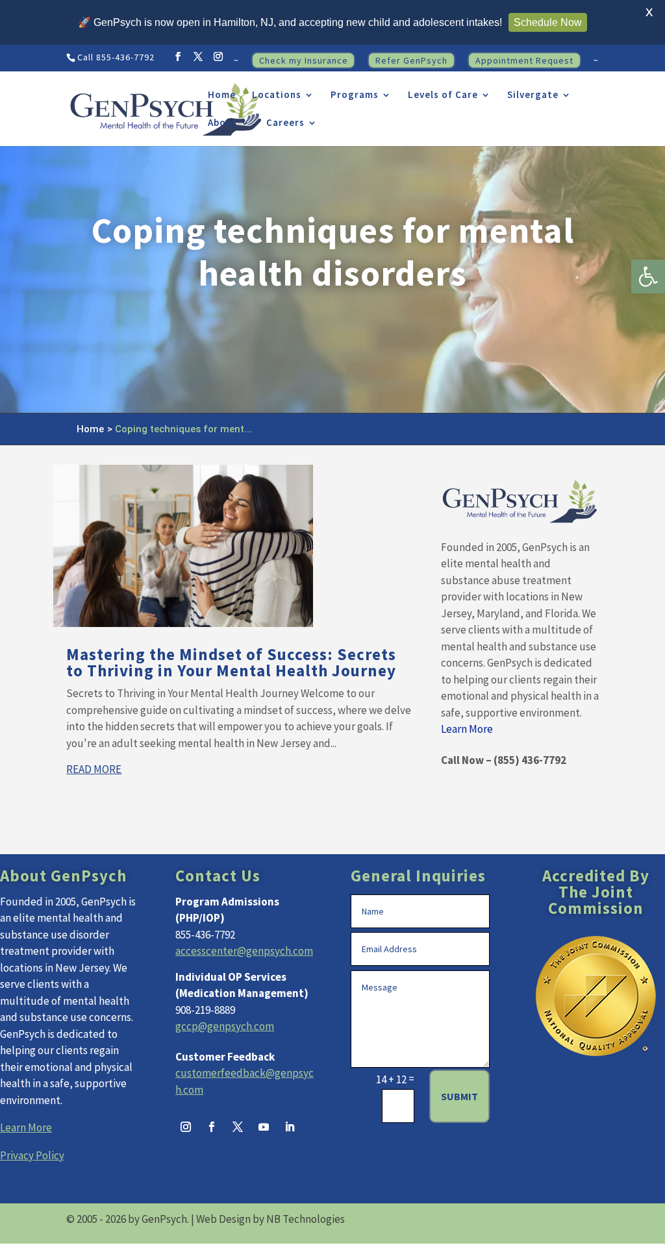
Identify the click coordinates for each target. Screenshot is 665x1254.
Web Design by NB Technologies (270, 1219)
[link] (648, 276)
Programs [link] (355, 95)
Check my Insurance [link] (303, 60)
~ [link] (236, 61)
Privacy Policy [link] (32, 1155)
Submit (459, 1096)
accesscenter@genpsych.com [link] (244, 951)
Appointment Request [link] (524, 60)
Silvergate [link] (532, 95)
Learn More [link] (467, 729)
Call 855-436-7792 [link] (116, 57)
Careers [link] (285, 123)
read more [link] (93, 769)
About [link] (222, 123)
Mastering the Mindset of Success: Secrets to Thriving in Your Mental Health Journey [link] (231, 662)
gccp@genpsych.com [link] (224, 1026)
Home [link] (222, 95)
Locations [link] (276, 95)
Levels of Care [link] (443, 95)
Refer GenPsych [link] (411, 60)
